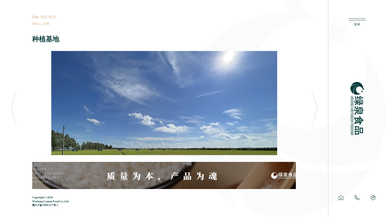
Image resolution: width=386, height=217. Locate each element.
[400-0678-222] (357, 197)
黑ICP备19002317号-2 (45, 205)
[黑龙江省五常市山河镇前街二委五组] (373, 197)
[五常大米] (341, 197)
